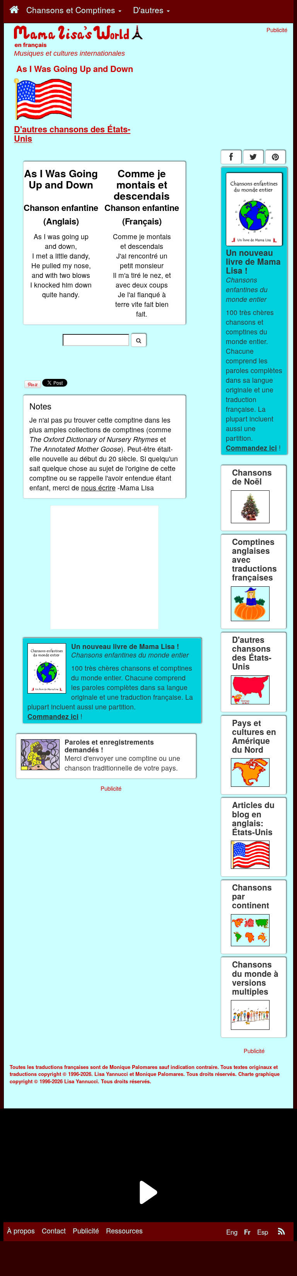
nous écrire (98, 487)
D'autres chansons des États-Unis (72, 133)
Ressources (124, 1230)
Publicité (86, 1230)
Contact (54, 1230)
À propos (21, 1230)
